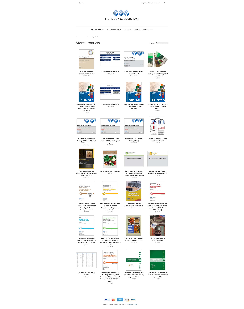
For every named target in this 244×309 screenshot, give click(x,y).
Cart (165, 3)
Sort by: (152, 43)
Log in (144, 3)
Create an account (154, 3)
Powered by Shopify (132, 304)
